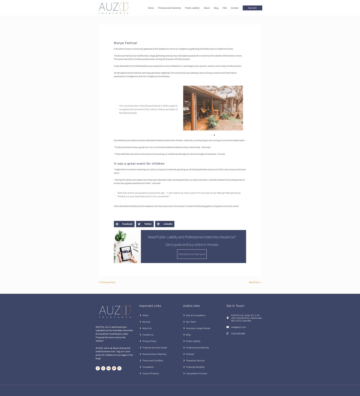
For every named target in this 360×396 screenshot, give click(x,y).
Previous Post (107, 282)
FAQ (225, 8)
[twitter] (114, 368)
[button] (252, 7)
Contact (234, 8)
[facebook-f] (98, 368)
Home (151, 8)
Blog (216, 8)
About (207, 8)
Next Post (255, 282)
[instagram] (103, 368)
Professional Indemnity (169, 8)
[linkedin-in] (108, 368)
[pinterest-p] (119, 368)
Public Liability (192, 8)
